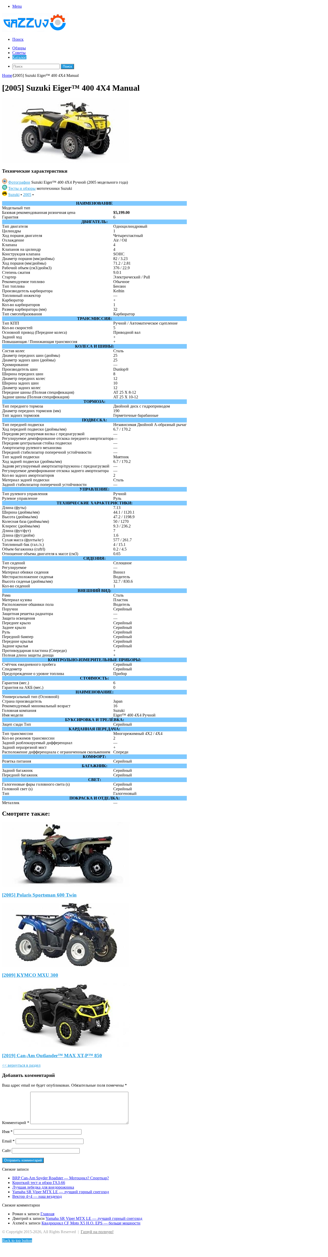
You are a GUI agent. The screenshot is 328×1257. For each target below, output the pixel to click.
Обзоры (19, 48)
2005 (27, 194)
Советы (19, 52)
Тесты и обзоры (22, 188)
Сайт (6, 1150)
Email (8, 1141)
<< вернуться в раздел (21, 1065)
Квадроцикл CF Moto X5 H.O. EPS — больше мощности (91, 1223)
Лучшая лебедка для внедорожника (43, 1187)
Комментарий (15, 1122)
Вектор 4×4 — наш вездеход (37, 1196)
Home (7, 75)
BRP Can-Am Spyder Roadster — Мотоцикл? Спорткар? (60, 1178)
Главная (47, 1214)
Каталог (19, 57)
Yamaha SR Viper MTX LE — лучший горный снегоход (60, 1192)
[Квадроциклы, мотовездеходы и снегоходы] (38, 30)
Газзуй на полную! (97, 1232)
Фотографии (19, 182)
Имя (7, 1131)
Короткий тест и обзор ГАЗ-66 (38, 1182)
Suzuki (13, 194)
